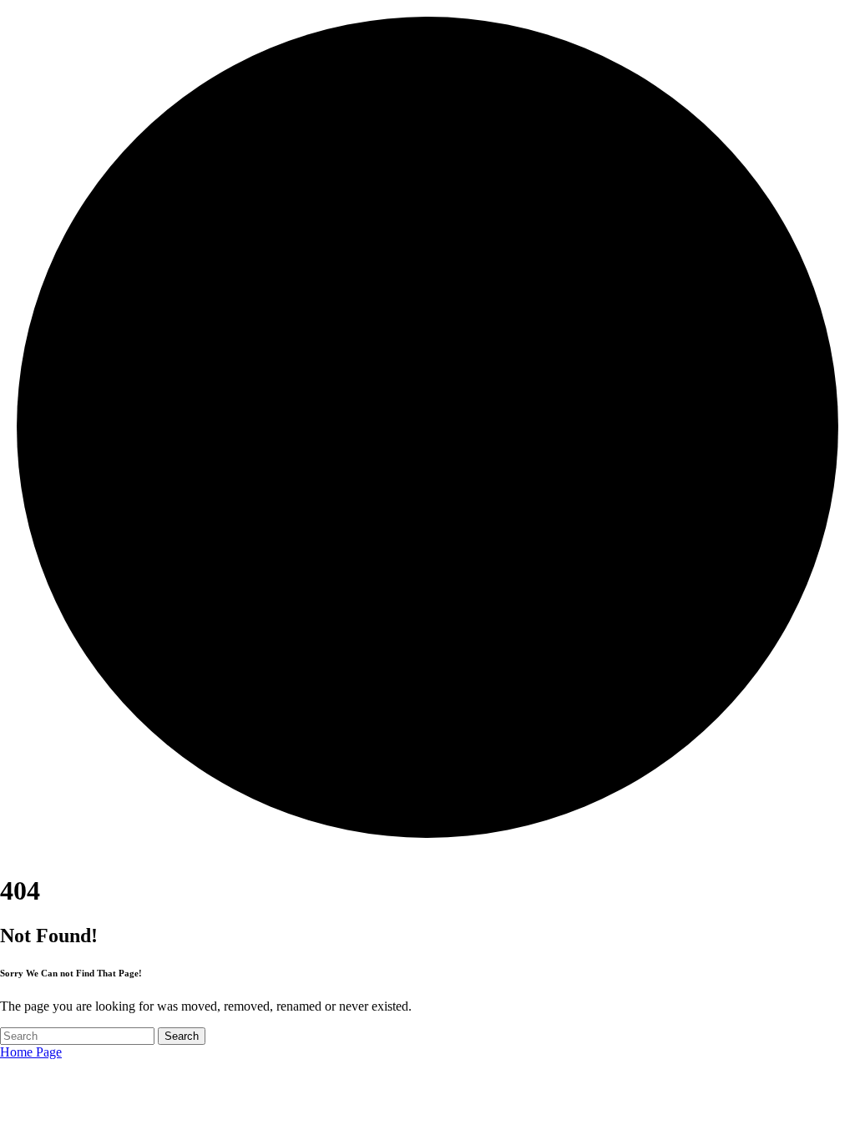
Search (181, 1036)
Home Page (31, 1052)
